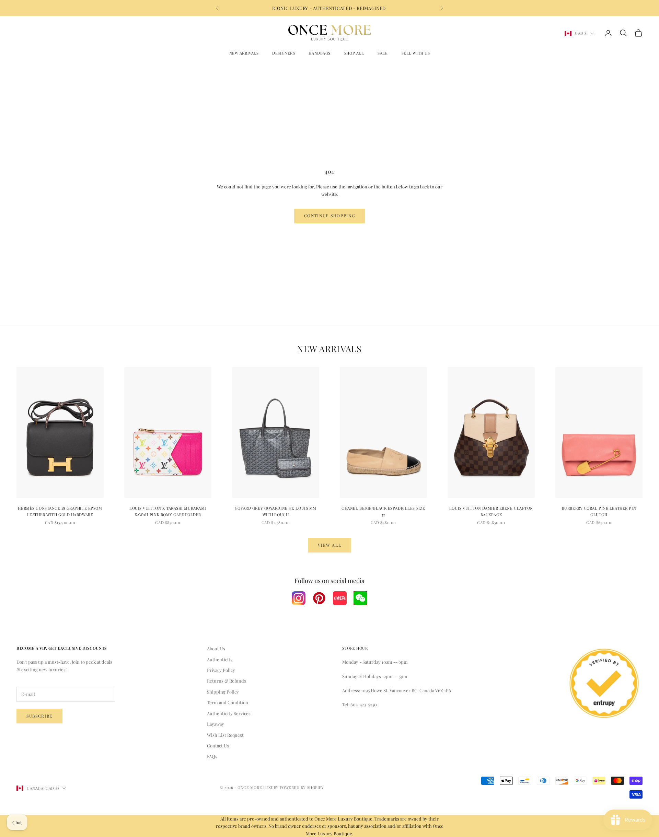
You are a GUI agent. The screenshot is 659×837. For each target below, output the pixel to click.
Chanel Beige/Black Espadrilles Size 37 (383, 511)
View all (329, 545)
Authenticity (220, 659)
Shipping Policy (223, 692)
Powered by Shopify (302, 787)
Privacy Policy (221, 670)
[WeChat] (360, 598)
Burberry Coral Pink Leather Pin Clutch (599, 511)
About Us (216, 648)
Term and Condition (227, 702)
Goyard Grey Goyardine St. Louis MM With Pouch (275, 511)
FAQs (212, 756)
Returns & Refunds (226, 681)
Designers (283, 53)
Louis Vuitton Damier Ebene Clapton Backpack (491, 511)
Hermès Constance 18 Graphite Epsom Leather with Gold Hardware (60, 511)
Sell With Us (416, 53)
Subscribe (39, 716)
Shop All (354, 53)
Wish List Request (225, 735)
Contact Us (218, 745)
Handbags (319, 53)
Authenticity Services (229, 713)
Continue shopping (329, 215)
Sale (383, 53)
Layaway (215, 724)
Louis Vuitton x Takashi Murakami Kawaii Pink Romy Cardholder (167, 511)
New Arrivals (244, 53)
